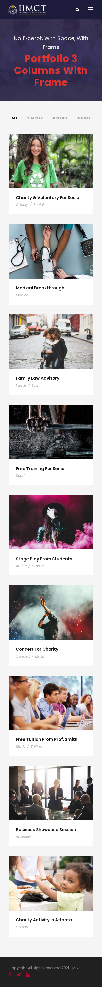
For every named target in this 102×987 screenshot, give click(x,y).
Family (21, 385)
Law (35, 385)
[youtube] (28, 974)
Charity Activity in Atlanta (44, 920)
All (14, 118)
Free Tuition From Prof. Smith (46, 739)
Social (84, 118)
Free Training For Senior (41, 468)
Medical (22, 295)
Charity (34, 118)
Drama (38, 566)
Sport (20, 475)
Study (21, 746)
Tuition (36, 746)
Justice (60, 118)
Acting (21, 566)
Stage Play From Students (44, 559)
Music (40, 656)
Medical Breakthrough (40, 288)
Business (23, 836)
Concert (23, 656)
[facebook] (10, 974)
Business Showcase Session (46, 830)
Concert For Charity (37, 649)
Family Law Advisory (37, 378)
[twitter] (18, 974)
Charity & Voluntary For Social (48, 198)
